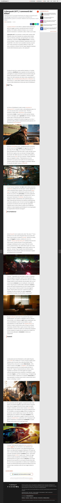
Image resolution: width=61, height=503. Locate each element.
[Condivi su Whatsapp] (36, 24)
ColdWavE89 (24, 163)
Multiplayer (23, 497)
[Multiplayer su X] (9, 486)
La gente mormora (11, 26)
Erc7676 (11, 360)
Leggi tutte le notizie (53, 31)
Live (51, 1)
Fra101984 (21, 197)
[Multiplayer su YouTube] (16, 486)
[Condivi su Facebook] (31, 24)
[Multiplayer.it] (4, 1)
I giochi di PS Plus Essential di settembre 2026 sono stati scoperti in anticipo (50, 25)
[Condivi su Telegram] (38, 24)
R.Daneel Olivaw (28, 323)
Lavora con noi (50, 492)
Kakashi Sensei (15, 418)
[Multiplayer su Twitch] (14, 486)
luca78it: (24, 237)
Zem (16, 156)
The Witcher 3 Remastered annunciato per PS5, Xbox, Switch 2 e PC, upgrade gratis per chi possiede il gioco (50, 14)
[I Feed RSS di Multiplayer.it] (18, 486)
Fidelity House (35, 497)
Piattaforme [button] (32, 1)
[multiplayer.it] (13, 484)
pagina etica (31, 478)
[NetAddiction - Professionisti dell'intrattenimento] (29, 496)
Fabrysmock (21, 112)
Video (48, 1)
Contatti (46, 492)
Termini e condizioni (36, 492)
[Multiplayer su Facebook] (7, 486)
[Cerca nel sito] (57, 1)
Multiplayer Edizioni (46, 497)
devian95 (14, 146)
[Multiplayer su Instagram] (11, 486)
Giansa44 (12, 234)
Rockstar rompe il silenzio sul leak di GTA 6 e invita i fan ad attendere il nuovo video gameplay (50, 21)
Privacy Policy (31, 492)
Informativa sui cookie (25, 492)
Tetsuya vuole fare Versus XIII (18, 240)
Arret (29, 408)
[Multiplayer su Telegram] (12, 486)
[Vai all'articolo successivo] (1, 251)
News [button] (45, 1)
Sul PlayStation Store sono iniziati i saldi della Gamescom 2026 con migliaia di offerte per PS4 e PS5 (50, 28)
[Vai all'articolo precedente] (60, 251)
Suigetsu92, (9, 188)
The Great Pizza (40, 497)
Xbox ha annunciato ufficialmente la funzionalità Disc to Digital (49, 18)
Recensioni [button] (39, 1)
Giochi (54, 1)
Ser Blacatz (12, 317)
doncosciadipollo (17, 122)
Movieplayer (27, 497)
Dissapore (31, 497)
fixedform (24, 365)
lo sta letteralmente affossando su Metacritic (23, 78)
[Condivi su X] (33, 24)
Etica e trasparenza (42, 492)
